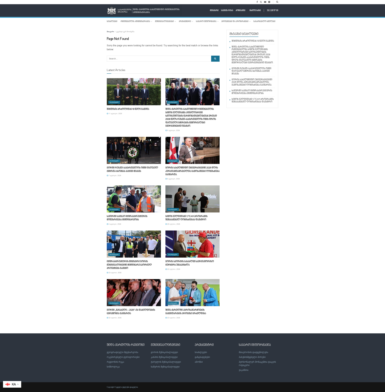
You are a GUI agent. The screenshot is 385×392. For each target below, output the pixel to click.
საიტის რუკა (227, 10)
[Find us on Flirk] (269, 2)
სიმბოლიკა (113, 366)
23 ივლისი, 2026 (114, 273)
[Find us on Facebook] (257, 2)
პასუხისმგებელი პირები (252, 357)
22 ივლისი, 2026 (173, 269)
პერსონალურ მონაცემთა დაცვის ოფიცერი (257, 363)
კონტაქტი (240, 10)
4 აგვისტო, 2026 (114, 224)
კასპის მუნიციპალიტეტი (164, 357)
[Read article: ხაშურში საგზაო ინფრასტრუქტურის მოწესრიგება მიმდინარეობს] (134, 198)
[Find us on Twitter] (261, 2)
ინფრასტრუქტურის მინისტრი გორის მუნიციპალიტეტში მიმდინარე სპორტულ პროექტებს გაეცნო (129, 264)
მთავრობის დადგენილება (253, 352)
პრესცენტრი (185, 21)
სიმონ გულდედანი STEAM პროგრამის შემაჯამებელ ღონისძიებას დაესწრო (253, 100)
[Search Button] (277, 2)
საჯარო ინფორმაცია (206, 21)
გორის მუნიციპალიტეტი (164, 352)
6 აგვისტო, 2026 (173, 179)
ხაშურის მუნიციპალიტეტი (165, 366)
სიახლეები (112, 21)
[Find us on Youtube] (265, 2)
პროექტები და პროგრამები (234, 21)
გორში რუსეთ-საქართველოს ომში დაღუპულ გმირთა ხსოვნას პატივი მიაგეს (251, 71)
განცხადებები (202, 357)
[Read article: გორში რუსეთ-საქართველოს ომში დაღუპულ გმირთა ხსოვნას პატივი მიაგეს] (134, 150)
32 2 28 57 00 (272, 10)
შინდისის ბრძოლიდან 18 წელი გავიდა (128, 109)
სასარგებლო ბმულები (264, 21)
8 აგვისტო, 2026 (173, 130)
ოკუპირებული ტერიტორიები (123, 357)
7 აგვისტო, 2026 (114, 175)
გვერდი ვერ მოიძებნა (125, 31)
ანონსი (199, 362)
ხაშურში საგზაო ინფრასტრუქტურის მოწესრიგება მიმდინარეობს (252, 92)
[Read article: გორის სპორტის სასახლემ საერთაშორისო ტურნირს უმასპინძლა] (192, 244)
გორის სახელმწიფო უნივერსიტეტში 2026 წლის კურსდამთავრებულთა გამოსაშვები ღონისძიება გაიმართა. (192, 171)
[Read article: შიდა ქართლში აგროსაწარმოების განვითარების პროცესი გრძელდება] (192, 292)
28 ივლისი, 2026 (173, 224)
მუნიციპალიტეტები (164, 21)
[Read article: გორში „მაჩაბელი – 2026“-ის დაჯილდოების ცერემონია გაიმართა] (134, 292)
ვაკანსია (243, 370)
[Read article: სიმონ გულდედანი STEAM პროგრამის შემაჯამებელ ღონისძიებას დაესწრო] (192, 198)
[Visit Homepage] (144, 10)
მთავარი (214, 10)
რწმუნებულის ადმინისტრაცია (135, 21)
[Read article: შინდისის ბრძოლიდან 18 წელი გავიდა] (134, 91)
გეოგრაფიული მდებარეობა (122, 352)
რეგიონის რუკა (115, 362)
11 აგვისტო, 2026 (115, 113)
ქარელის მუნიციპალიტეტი (166, 362)
